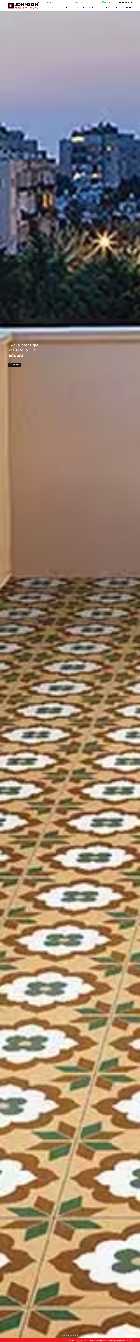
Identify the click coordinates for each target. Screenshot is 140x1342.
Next (138, 674)
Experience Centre (78, 8)
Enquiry (129, 8)
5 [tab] (71, 1335)
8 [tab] (78, 1335)
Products (51, 8)
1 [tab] (62, 1335)
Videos (107, 8)
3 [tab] (67, 1335)
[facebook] (119, 2)
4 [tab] (69, 1335)
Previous (1, 674)
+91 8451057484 (111, 2)
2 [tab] (64, 1335)
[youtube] (131, 2)
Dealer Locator (81, 2)
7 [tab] (75, 1335)
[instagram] (125, 2)
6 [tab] (73, 1335)
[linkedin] (128, 2)
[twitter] (122, 2)
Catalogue (63, 8)
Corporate (118, 8)
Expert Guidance (95, 8)
